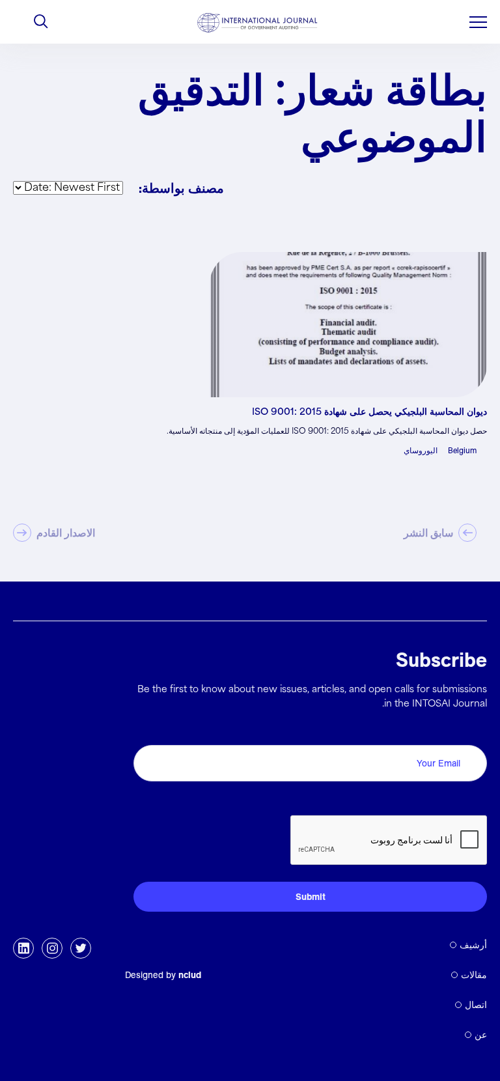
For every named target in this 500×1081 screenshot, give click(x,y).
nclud (189, 975)
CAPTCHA (456, 801)
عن (481, 1035)
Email (470, 730)
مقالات (474, 975)
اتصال (476, 1005)
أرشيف (473, 945)
